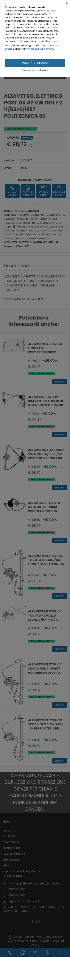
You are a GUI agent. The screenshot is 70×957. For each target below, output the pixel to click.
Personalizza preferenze (35, 70)
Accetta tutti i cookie (35, 62)
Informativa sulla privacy (39, 48)
